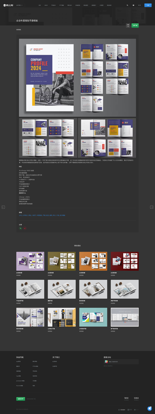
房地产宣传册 (114, 300)
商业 (30, 215)
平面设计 (53, 5)
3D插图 (35, 380)
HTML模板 (35, 366)
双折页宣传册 (19, 328)
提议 (47, 215)
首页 (40, 5)
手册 (44, 215)
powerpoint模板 (20, 380)
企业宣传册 (19, 272)
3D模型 (102, 5)
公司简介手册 (51, 328)
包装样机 (35, 376)
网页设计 (70, 5)
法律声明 (54, 366)
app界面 (18, 361)
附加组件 (109, 5)
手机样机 (35, 371)
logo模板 (18, 376)
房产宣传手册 (114, 328)
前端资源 (78, 5)
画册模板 (18, 29)
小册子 (34, 215)
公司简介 (25, 215)
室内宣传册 (82, 300)
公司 (20, 215)
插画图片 (94, 5)
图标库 (18, 366)
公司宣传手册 (82, 328)
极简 (51, 215)
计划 (57, 215)
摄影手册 (50, 300)
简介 (54, 215)
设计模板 (62, 215)
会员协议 (54, 361)
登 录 (139, 5)
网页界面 (35, 361)
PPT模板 (61, 5)
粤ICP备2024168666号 (22, 409)
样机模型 (86, 5)
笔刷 (34, 385)
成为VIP (20, 399)
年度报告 (39, 215)
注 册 (148, 5)
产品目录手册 (19, 300)
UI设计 (46, 5)
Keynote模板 (19, 385)
